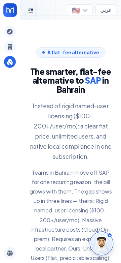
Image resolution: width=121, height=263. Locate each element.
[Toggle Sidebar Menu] (31, 10)
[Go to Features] (10, 10)
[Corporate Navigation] (10, 47)
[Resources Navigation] (10, 62)
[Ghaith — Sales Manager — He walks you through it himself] (101, 243)
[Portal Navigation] (10, 31)
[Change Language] (10, 253)
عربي (105, 10)
